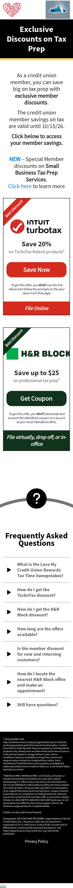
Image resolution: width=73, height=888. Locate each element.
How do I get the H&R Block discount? (38, 612)
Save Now (36, 270)
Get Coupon (36, 398)
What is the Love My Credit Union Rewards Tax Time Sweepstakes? (40, 569)
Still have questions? (37, 704)
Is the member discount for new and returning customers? (40, 654)
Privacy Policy (36, 841)
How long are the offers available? (40, 631)
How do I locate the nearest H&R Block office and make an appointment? (41, 682)
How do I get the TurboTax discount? (36, 592)
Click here (20, 186)
